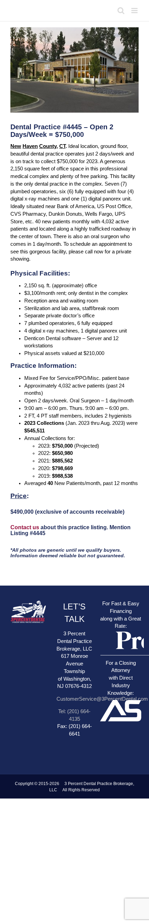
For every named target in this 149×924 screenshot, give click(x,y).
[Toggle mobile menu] (135, 10)
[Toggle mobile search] (120, 10)
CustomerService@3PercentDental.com (102, 699)
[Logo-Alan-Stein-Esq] (121, 686)
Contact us (24, 527)
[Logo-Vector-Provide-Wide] (120, 630)
